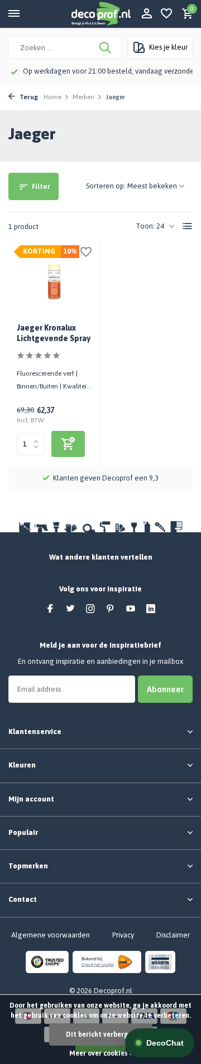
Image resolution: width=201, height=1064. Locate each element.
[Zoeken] (106, 47)
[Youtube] (130, 609)
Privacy (123, 935)
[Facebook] (50, 609)
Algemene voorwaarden (50, 935)
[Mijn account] (146, 14)
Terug (28, 97)
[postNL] (107, 962)
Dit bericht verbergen (101, 1034)
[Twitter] (70, 609)
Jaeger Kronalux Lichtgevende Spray (53, 332)
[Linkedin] (150, 609)
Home (52, 97)
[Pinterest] (110, 609)
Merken (83, 97)
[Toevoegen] (68, 444)
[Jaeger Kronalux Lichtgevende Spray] (54, 282)
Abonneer (165, 689)
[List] (188, 226)
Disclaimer (173, 935)
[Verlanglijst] (166, 14)
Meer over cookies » (100, 1053)
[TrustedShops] (47, 962)
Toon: (145, 226)
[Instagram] (90, 609)
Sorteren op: (106, 186)
